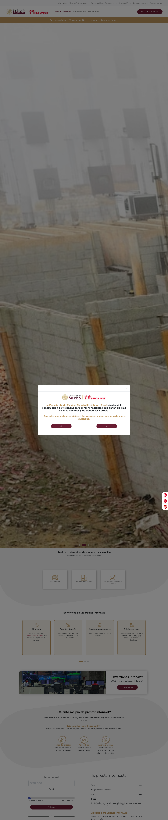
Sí (61, 426)
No (106, 426)
